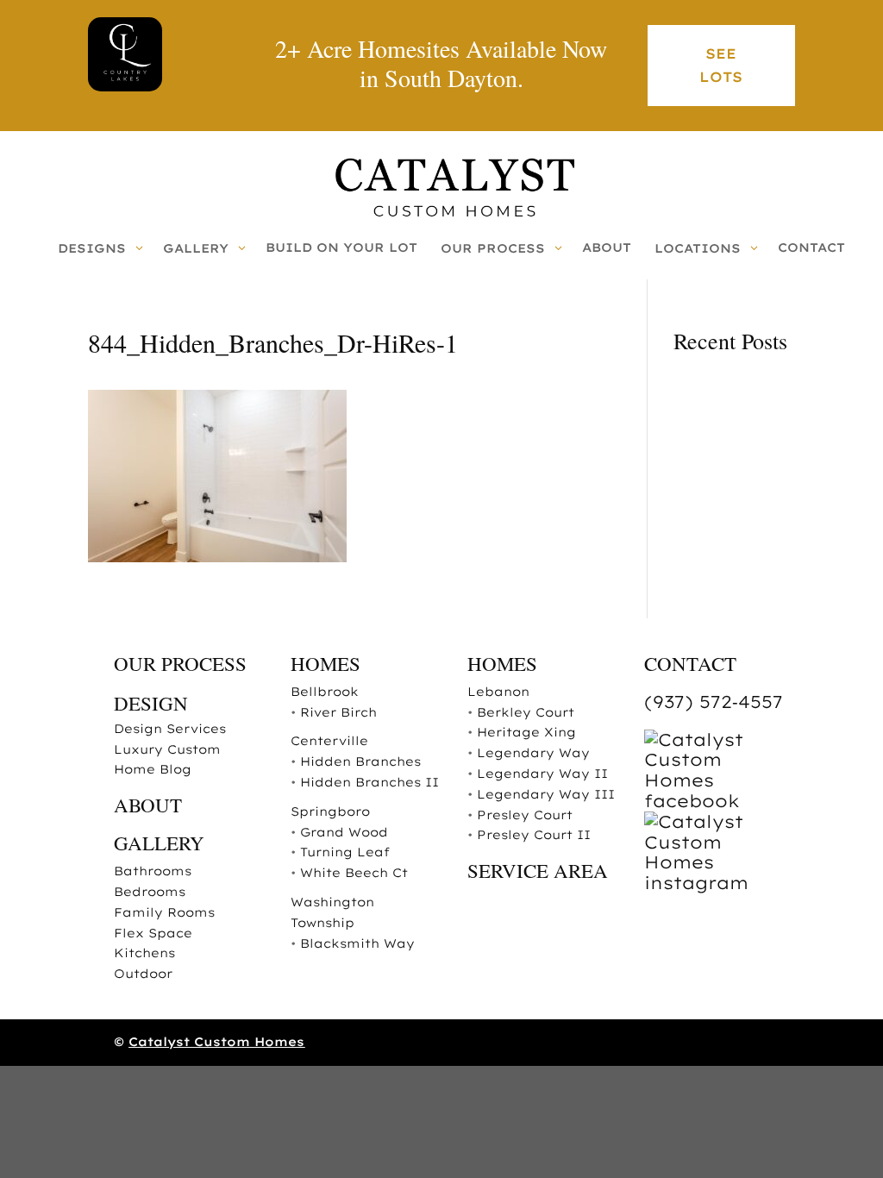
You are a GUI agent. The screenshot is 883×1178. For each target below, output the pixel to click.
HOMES (325, 663)
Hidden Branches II (369, 782)
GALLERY (159, 842)
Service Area (537, 870)
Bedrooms (149, 891)
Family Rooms (164, 912)
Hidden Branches (360, 761)
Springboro (330, 811)
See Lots (720, 65)
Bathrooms (152, 871)
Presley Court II (534, 835)
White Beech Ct (354, 872)
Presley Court (525, 815)
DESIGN (151, 703)
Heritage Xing (526, 732)
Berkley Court (525, 712)
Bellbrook (325, 691)
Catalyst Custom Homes (216, 1042)
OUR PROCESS (180, 663)
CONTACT (690, 663)
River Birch (338, 712)
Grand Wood (344, 832)
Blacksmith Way (357, 943)
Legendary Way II (542, 773)
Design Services (170, 728)
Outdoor (143, 973)
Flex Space (153, 933)
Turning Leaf (345, 852)
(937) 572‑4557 (713, 701)
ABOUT (148, 805)
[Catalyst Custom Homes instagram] (719, 882)
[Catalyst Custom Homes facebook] (719, 800)
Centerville (329, 741)
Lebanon (498, 691)
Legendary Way (533, 753)
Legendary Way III (546, 794)
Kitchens (144, 953)
